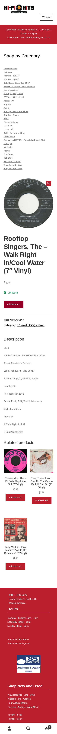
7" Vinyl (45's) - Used (30, 325)
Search (28, 728)
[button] (48, 183)
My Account (9, 728)
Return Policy (14, 714)
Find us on (18, 639)
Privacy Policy (14, 718)
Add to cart (13, 304)
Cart (44, 726)
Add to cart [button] (15, 497)
